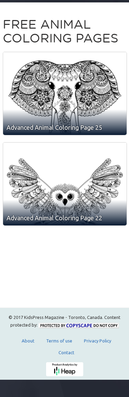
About (28, 340)
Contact (66, 352)
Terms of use (59, 340)
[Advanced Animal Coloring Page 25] (65, 93)
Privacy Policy (97, 340)
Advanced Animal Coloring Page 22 (54, 217)
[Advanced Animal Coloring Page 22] (65, 184)
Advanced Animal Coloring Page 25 (54, 127)
